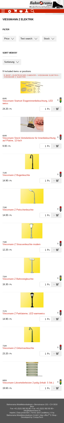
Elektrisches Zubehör (24, 75)
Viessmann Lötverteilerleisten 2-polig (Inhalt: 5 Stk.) (28, 382)
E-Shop (7, 75)
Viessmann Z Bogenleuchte (16, 175)
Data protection (23, 413)
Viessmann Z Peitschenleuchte (18, 209)
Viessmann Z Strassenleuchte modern (21, 244)
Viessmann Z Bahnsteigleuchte (18, 279)
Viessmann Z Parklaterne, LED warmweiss (24, 313)
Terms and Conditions (40, 413)
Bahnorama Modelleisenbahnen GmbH (23, 415)
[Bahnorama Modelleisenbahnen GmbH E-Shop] (46, 7)
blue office (45, 415)
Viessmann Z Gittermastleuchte (18, 348)
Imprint (12, 413)
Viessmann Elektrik (48, 75)
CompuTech (38, 417)
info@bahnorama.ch (32, 411)
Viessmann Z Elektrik (15, 77)
